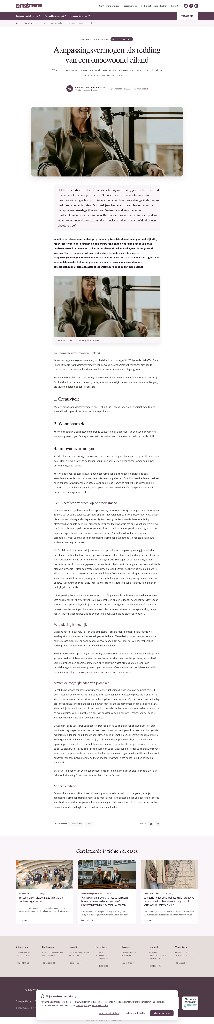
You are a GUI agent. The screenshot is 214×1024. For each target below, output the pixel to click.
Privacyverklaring (23, 1001)
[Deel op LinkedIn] (150, 823)
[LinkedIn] (186, 6)
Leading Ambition (80, 15)
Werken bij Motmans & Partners (154, 6)
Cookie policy (82, 1005)
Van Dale (153, 360)
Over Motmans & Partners (109, 6)
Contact (174, 6)
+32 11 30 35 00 (48, 963)
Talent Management (55, 15)
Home (18, 23)
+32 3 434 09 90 (22, 963)
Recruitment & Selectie (28, 15)
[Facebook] (196, 6)
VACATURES (187, 15)
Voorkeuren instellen (109, 1013)
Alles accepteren (161, 1013)
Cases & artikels (130, 6)
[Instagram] (191, 6)
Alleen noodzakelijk (135, 1013)
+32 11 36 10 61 (155, 966)
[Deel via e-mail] (157, 823)
